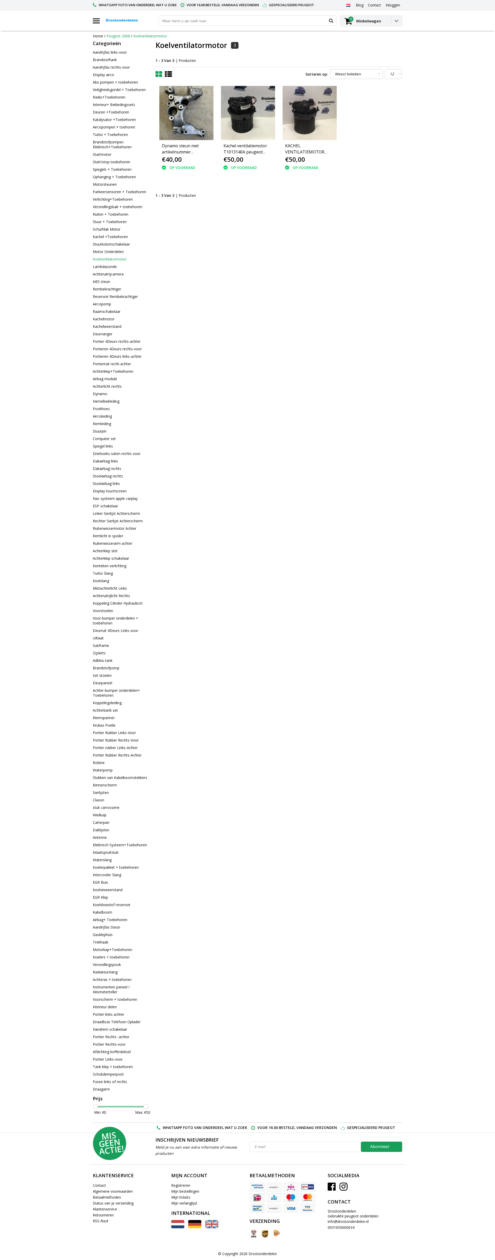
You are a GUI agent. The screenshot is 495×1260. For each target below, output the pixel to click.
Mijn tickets (180, 1197)
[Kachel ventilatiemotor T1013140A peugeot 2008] (248, 113)
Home (98, 36)
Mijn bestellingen (185, 1191)
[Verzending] (253, 1233)
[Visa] (291, 1208)
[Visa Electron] (307, 1208)
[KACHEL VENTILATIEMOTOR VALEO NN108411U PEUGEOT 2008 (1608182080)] (310, 113)
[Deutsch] (194, 1226)
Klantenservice (105, 1209)
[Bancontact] (257, 1208)
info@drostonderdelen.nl (348, 1221)
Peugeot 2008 (118, 36)
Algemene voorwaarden (113, 1191)
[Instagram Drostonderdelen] (344, 1188)
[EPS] (291, 1187)
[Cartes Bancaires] (274, 1187)
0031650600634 (341, 1227)
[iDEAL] (257, 1197)
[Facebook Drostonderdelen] (332, 1188)
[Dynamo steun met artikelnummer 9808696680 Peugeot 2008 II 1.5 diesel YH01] (186, 113)
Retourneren (103, 1215)
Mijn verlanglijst (184, 1203)
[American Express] (257, 1187)
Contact (99, 1185)
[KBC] (274, 1197)
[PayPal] (274, 1208)
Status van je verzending (113, 1203)
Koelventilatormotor (150, 36)
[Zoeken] (331, 20)
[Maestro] (291, 1197)
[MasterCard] (307, 1197)
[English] (211, 1226)
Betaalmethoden (107, 1197)
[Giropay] (307, 1187)
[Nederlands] (348, 5)
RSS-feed (100, 1220)
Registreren (180, 1185)
